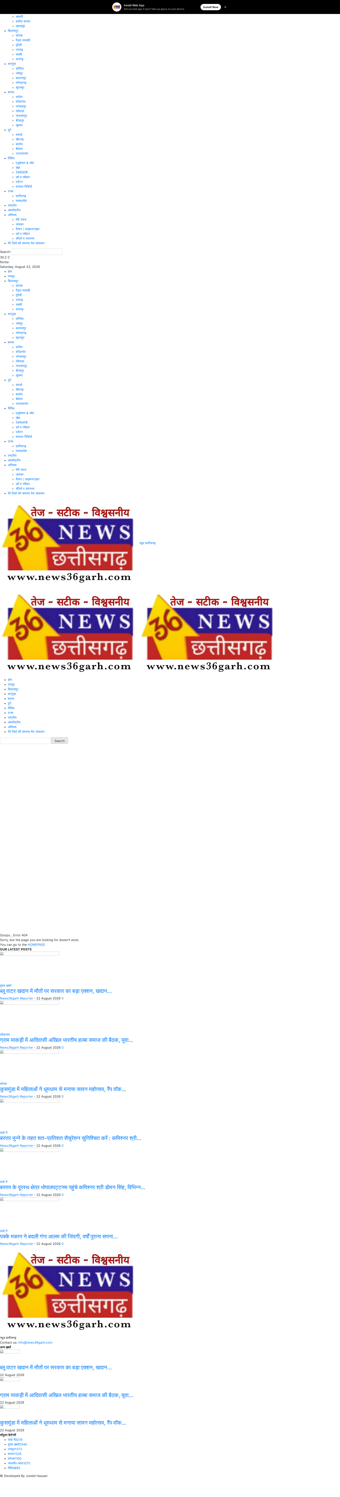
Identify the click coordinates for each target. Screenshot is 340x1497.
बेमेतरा (19, 149)
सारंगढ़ (19, 59)
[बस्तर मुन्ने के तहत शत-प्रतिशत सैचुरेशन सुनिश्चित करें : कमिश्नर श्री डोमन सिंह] (29, 1114)
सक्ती (19, 54)
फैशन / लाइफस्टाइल (27, 229)
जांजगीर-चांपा (19, 1463)
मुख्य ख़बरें (5, 985)
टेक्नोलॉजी (22, 172)
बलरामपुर (21, 78)
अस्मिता (12, 215)
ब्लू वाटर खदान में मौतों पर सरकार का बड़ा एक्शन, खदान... (56, 991)
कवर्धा (19, 134)
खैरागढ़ (20, 139)
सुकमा (19, 125)
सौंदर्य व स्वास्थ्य (25, 238)
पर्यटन (19, 182)
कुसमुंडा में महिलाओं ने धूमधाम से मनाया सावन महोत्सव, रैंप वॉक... (63, 1089)
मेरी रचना (21, 219)
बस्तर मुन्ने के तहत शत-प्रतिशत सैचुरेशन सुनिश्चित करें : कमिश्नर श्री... (70, 1138)
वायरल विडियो (24, 186)
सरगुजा (12, 64)
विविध (11, 158)
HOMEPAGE (36, 945)
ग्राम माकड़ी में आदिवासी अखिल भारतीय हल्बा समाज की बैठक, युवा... (66, 1040)
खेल (18, 168)
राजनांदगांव (22, 153)
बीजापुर (20, 120)
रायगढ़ (19, 50)
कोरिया (20, 68)
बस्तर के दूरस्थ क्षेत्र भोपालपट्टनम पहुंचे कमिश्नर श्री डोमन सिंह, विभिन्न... (72, 1187)
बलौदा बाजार (23, 21)
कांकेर (19, 97)
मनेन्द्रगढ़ (21, 83)
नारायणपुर (21, 116)
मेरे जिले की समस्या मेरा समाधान (26, 243)
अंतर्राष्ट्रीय (14, 210)
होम (10, 271)
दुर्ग (9, 130)
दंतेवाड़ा (20, 111)
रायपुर (11, 276)
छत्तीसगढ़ (21, 196)
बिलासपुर (13, 31)
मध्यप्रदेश (21, 201)
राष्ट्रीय (12, 205)
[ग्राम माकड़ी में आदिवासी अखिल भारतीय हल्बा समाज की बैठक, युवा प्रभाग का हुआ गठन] (29, 1016)
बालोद (19, 144)
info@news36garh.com (35, 1342)
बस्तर (11, 92)
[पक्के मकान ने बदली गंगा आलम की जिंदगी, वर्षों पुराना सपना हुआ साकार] (29, 1212)
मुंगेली (19, 45)
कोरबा (19, 35)
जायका (20, 224)
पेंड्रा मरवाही (23, 40)
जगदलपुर (21, 106)
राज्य (10, 191)
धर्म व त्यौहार (23, 177)
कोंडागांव (21, 101)
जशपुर (19, 73)
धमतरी (19, 16)
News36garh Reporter (16, 998)
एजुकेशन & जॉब (25, 163)
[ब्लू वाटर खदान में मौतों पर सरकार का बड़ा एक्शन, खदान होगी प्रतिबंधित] (29, 967)
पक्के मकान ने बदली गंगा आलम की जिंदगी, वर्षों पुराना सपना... (59, 1236)
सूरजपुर (20, 87)
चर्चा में (3, 1133)
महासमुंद (20, 26)
